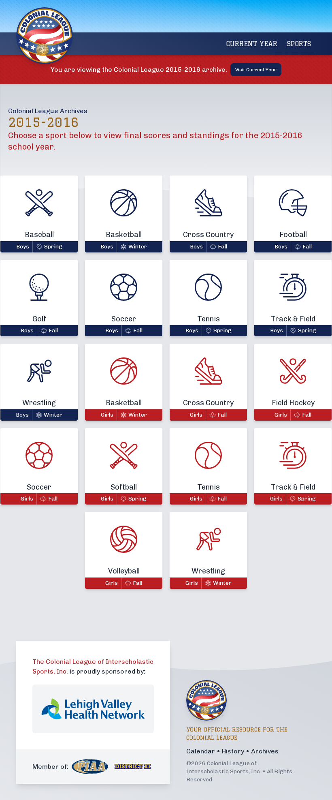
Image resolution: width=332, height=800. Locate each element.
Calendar (200, 751)
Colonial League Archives (47, 111)
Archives (265, 751)
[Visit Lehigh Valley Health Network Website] (93, 708)
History (233, 751)
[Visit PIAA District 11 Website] (132, 766)
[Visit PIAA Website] (89, 766)
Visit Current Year (256, 70)
